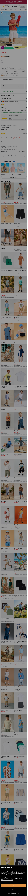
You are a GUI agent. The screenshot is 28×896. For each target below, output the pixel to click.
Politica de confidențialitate (7, 879)
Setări (13, 889)
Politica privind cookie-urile (15, 878)
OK (13, 885)
